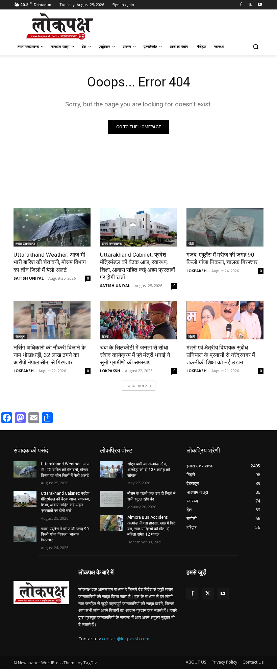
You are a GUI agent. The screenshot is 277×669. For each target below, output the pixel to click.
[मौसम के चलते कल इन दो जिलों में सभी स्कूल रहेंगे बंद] (111, 499)
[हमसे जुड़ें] (224, 582)
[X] (250, 5)
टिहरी (105, 336)
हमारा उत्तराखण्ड (25, 243)
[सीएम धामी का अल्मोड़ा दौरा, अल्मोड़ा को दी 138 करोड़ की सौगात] (111, 469)
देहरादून (20, 336)
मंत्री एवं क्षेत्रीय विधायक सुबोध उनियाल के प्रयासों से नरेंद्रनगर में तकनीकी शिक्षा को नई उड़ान (220, 355)
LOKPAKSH (196, 270)
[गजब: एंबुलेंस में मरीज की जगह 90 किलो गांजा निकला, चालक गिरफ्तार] (224, 227)
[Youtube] (259, 5)
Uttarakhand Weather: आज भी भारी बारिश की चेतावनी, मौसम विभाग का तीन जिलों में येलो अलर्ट (50, 262)
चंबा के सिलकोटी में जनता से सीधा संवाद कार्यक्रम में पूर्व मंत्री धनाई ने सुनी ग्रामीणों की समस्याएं (135, 355)
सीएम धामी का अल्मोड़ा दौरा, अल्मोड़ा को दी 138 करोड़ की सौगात (148, 470)
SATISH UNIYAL (29, 278)
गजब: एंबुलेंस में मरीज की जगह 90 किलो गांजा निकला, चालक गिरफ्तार (221, 258)
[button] (255, 47)
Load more (136, 385)
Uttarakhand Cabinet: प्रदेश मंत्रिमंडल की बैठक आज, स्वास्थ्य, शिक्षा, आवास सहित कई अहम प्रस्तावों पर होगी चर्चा (137, 265)
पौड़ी (191, 243)
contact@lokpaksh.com (125, 639)
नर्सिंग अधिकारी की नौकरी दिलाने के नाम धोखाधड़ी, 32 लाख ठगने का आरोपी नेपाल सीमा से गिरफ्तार (50, 355)
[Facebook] (241, 5)
